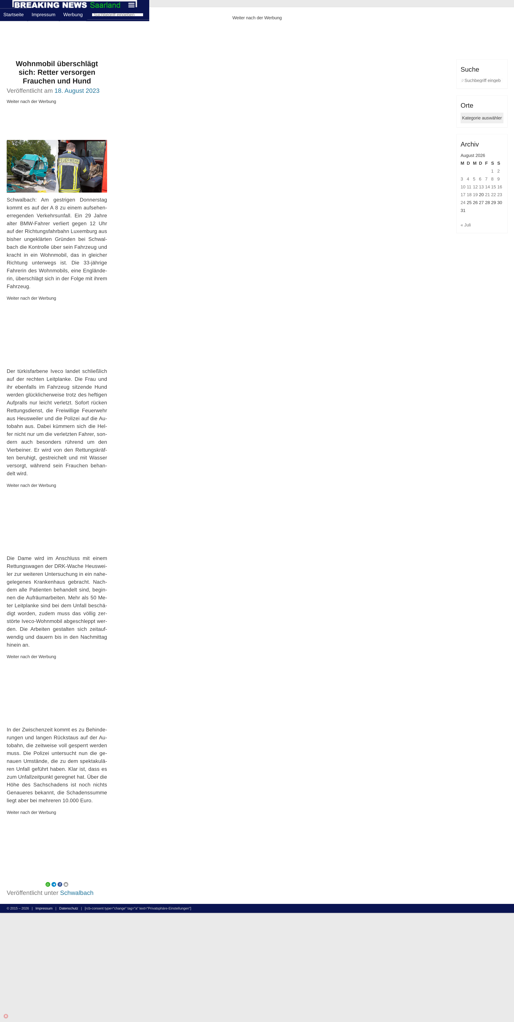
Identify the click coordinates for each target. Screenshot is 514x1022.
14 (487, 186)
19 (475, 194)
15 (493, 186)
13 (481, 186)
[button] (48, 884)
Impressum (43, 14)
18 (469, 194)
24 (463, 202)
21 (487, 194)
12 (475, 186)
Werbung (73, 14)
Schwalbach (77, 892)
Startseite (13, 14)
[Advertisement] (257, 40)
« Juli (466, 224)
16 (499, 186)
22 (493, 194)
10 (463, 186)
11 (469, 186)
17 (463, 194)
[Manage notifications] (6, 1016)
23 (499, 194)
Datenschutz (68, 908)
